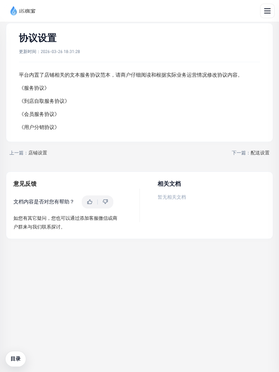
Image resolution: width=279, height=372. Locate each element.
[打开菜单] (267, 11)
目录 (16, 358)
